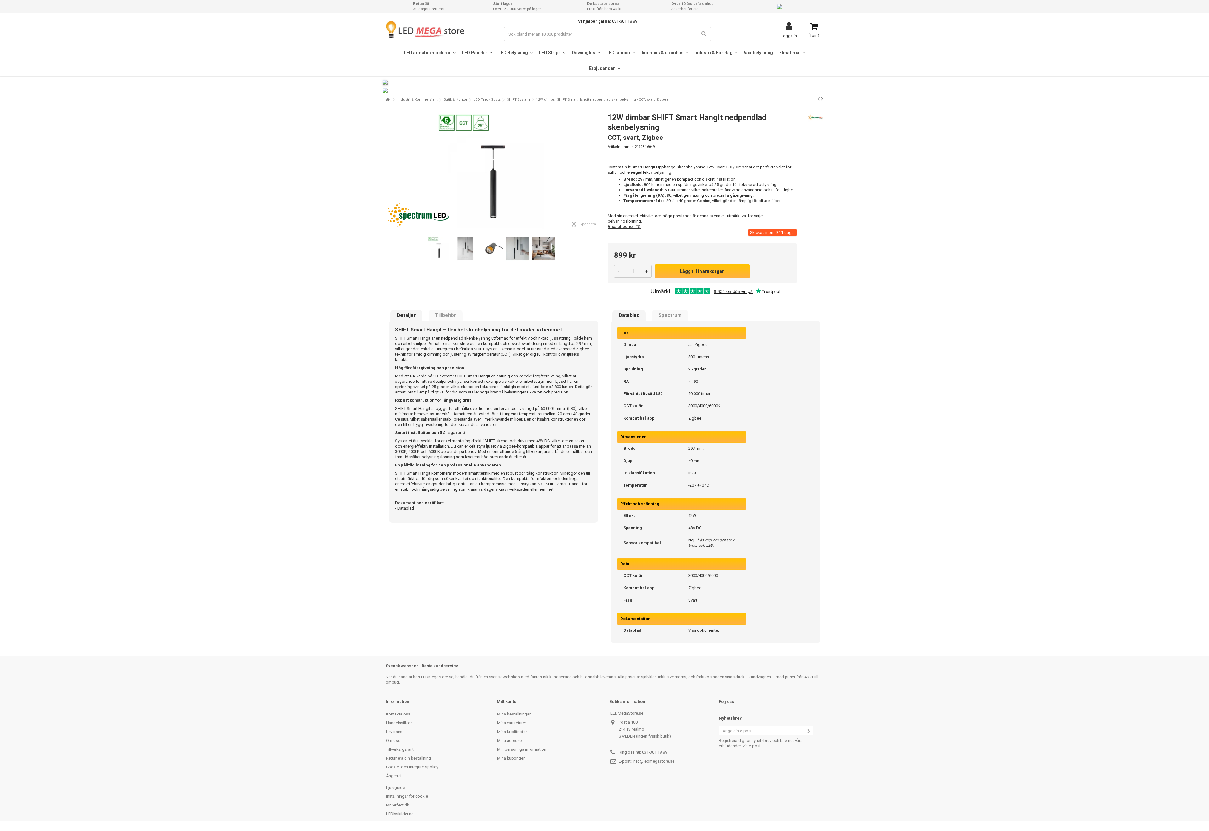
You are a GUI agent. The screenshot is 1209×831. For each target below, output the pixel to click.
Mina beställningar (514, 714)
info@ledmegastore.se (653, 761)
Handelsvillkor (399, 723)
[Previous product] (818, 98)
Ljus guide (395, 787)
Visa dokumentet (703, 630)
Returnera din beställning (408, 758)
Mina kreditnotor (512, 731)
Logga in (789, 35)
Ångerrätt (394, 775)
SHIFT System (518, 100)
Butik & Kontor (455, 100)
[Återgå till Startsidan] (387, 100)
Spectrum (670, 315)
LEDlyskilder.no (400, 813)
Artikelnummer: (621, 147)
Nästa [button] (598, 170)
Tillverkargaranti (400, 749)
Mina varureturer (511, 723)
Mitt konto (506, 701)
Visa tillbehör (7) (624, 226)
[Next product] (822, 98)
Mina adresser (510, 740)
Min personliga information (521, 749)
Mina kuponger (511, 758)
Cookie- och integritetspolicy (412, 767)
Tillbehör (445, 315)
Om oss (393, 740)
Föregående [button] (389, 170)
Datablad (629, 315)
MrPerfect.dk (397, 805)
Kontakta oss (398, 714)
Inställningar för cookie (407, 796)
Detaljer (406, 315)
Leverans (394, 731)
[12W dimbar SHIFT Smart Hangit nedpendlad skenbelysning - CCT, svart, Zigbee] (439, 248)
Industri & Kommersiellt (417, 100)
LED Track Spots (487, 100)
